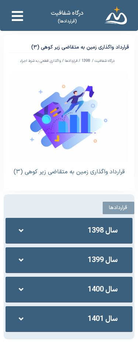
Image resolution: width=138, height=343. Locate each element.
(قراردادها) (67, 21)
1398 (85, 61)
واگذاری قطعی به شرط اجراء (40, 61)
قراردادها (71, 61)
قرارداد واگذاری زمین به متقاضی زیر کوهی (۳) (69, 171)
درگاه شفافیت (67, 13)
